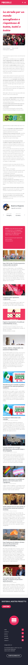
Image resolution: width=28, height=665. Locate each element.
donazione (19, 230)
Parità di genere (6, 49)
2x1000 (8, 231)
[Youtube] (23, 640)
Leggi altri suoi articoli (16, 208)
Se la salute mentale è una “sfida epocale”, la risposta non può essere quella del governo (13, 579)
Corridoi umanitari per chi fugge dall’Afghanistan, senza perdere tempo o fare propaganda (14, 449)
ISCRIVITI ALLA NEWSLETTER (13, 244)
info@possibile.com (8, 644)
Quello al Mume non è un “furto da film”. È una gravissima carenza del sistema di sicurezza (14, 508)
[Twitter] (23, 637)
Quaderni (12, 49)
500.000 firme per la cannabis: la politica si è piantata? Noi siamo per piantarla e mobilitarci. (13, 386)
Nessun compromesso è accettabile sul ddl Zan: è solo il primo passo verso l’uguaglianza (13, 481)
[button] (23, 2)
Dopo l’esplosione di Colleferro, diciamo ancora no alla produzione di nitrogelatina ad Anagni (13, 544)
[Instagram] (23, 633)
